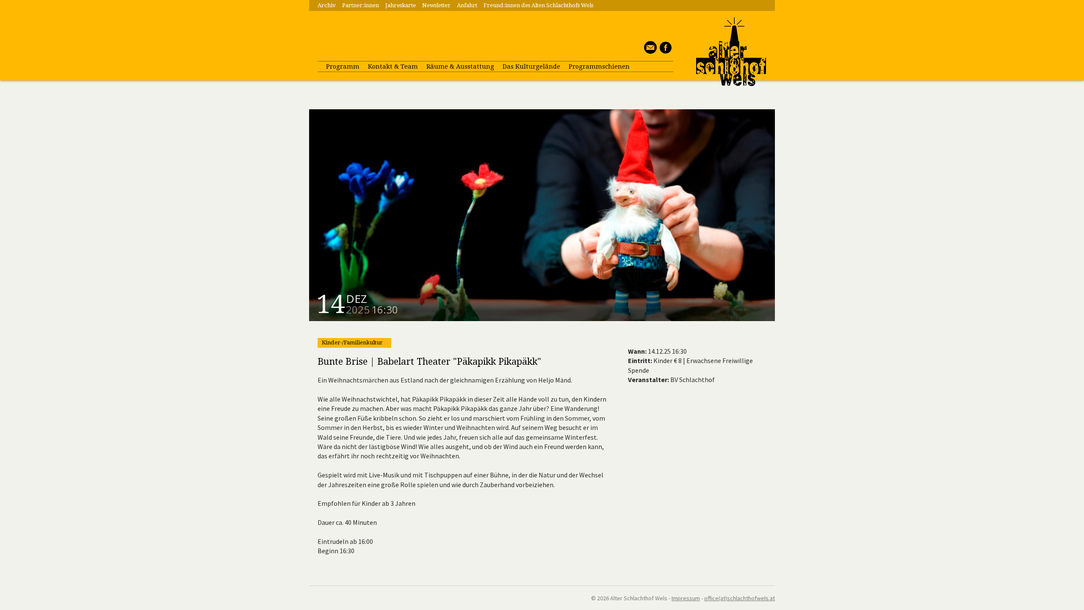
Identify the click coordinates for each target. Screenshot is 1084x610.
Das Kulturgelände (531, 66)
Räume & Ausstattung (460, 66)
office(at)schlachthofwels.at (739, 598)
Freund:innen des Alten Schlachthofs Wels (538, 5)
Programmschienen (599, 66)
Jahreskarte (400, 5)
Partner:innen (360, 5)
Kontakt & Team (393, 66)
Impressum (686, 598)
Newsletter (436, 5)
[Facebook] (664, 51)
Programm (342, 66)
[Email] (649, 51)
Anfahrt (467, 5)
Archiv (327, 5)
